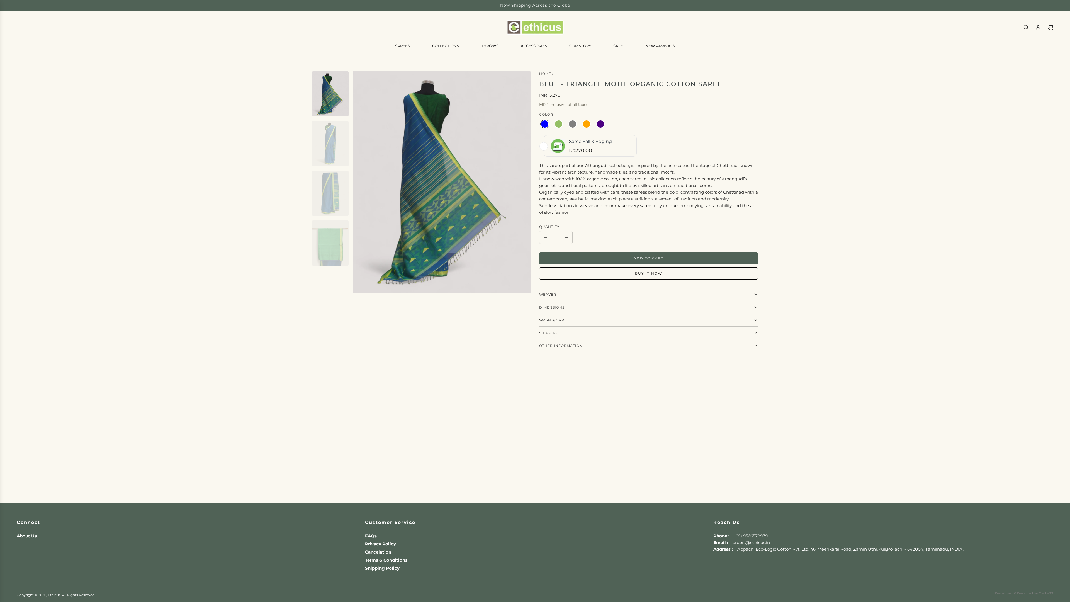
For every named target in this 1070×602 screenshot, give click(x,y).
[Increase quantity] (566, 237)
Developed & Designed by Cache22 (1024, 593)
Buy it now (648, 273)
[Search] (1026, 27)
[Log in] (1038, 27)
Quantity (549, 227)
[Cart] (1050, 27)
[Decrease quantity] (545, 237)
